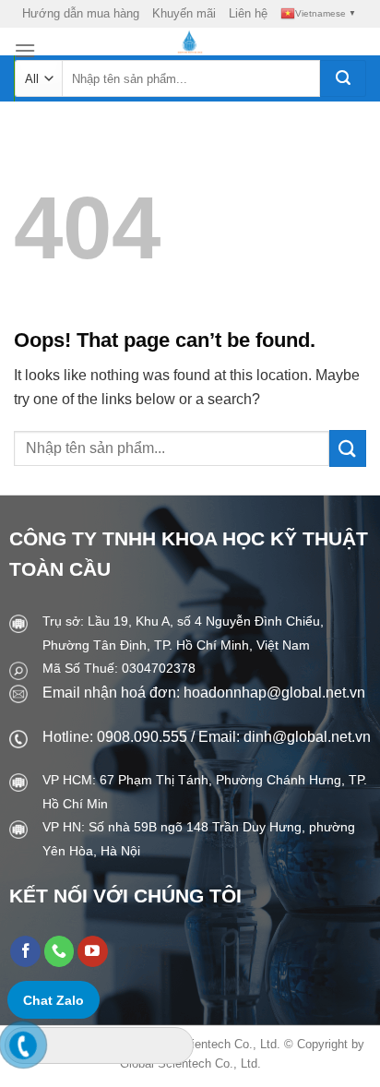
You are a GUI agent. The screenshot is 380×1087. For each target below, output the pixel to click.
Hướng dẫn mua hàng (80, 13)
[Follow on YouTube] (92, 951)
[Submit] (343, 78)
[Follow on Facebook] (25, 951)
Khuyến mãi (184, 13)
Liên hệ (248, 13)
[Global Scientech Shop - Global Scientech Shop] (190, 41)
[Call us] (59, 951)
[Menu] (25, 50)
